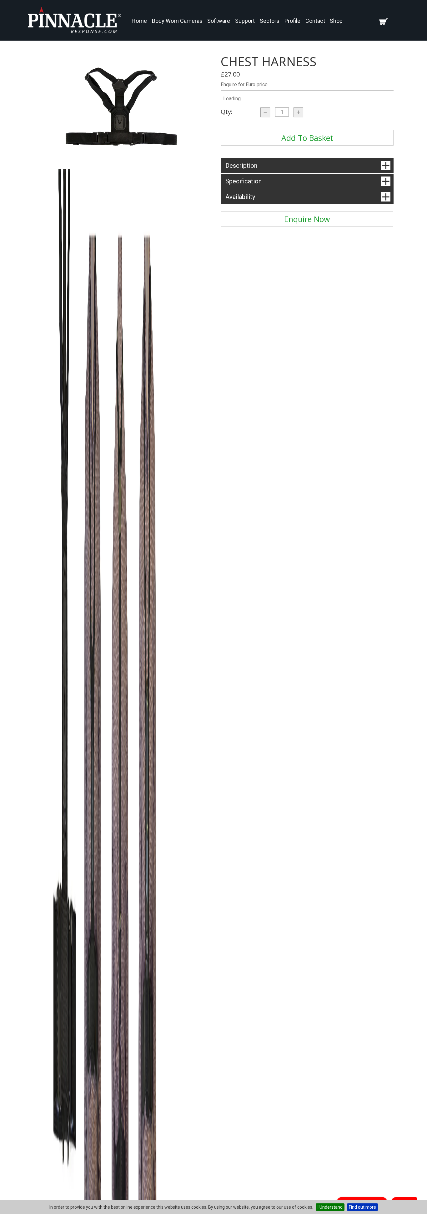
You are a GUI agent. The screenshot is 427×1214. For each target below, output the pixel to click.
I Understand (330, 1207)
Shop (336, 20)
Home (139, 20)
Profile (292, 20)
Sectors (269, 20)
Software (218, 20)
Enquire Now (307, 219)
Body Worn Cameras (177, 20)
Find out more (362, 1207)
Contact (315, 20)
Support (245, 20)
